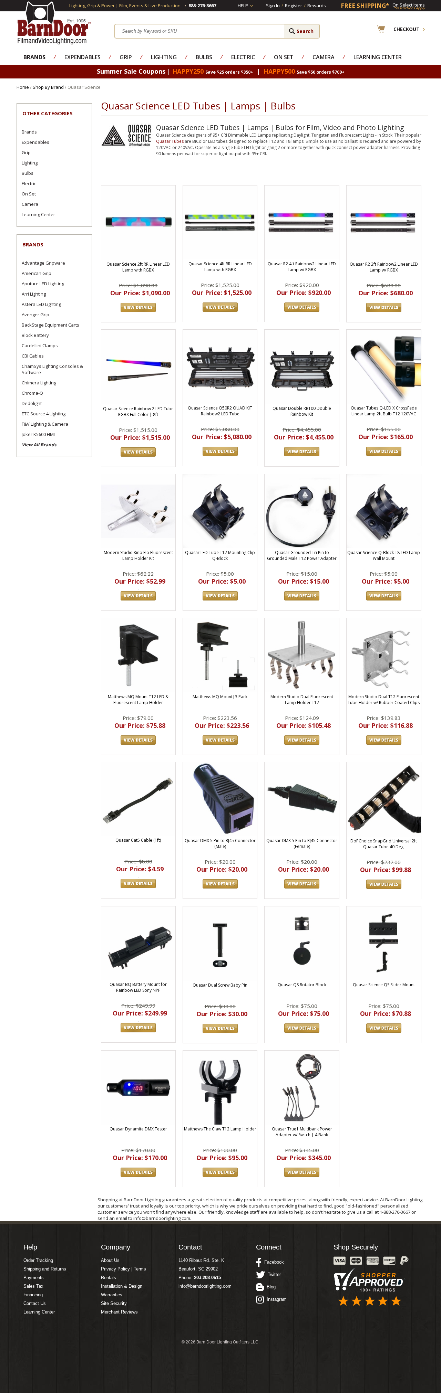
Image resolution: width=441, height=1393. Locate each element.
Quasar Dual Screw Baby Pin (220, 985)
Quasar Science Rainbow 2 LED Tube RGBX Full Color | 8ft (138, 411)
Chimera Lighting (39, 383)
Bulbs (204, 57)
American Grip (36, 273)
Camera (323, 57)
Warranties (111, 1294)
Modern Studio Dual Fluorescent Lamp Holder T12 (301, 699)
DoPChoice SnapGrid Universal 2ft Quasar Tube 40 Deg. (383, 844)
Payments (33, 1277)
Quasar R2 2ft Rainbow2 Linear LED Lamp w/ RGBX (384, 267)
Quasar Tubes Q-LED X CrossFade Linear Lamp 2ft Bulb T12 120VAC (384, 411)
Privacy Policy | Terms (123, 1269)
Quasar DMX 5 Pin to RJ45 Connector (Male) (220, 843)
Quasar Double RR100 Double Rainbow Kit (302, 411)
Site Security (114, 1303)
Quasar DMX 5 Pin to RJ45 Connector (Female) (301, 843)
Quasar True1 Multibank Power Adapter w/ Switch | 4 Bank (302, 1132)
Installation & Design (121, 1286)
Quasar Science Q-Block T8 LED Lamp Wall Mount (383, 555)
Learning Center (377, 57)
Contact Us (34, 1303)
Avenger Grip (35, 314)
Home (23, 87)
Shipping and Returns (44, 1269)
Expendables (82, 57)
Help (243, 5)
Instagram (275, 1299)
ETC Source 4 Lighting (43, 414)
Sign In (273, 5)
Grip (126, 57)
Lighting (164, 57)
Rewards (316, 5)
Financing (33, 1294)
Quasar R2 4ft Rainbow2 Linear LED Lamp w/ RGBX (302, 267)
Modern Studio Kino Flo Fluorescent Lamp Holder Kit (138, 555)
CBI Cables (33, 356)
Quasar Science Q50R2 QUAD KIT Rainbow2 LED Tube (220, 411)
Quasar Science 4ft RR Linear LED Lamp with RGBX (220, 267)
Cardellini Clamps (40, 345)
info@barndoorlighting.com (205, 1286)
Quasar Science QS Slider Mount (384, 985)
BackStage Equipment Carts (50, 325)
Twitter (273, 1274)
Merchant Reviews (119, 1312)
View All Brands (39, 445)
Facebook (272, 1262)
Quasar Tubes (170, 141)
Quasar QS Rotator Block (302, 985)
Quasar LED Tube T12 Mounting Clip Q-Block (220, 555)
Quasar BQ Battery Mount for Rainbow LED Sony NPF (138, 987)
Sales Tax (33, 1286)
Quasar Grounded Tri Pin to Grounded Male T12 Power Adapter (302, 555)
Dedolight (32, 403)
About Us (110, 1260)
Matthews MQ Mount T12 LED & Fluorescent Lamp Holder (138, 699)
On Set (284, 57)
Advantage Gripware (43, 263)
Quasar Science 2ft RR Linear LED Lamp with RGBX (138, 267)
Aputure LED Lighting (43, 283)
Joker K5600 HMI (38, 434)
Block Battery (35, 335)
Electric (243, 57)
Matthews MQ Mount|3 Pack (220, 697)
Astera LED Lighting (41, 304)
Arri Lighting (34, 294)
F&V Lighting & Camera (45, 424)
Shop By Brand (48, 87)
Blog (270, 1286)
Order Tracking (38, 1260)
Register (293, 5)
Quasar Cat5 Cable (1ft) (138, 840)
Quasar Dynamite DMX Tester (138, 1129)
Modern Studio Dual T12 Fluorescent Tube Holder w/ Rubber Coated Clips (384, 699)
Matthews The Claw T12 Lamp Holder (220, 1129)
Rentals (108, 1277)
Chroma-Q (32, 393)
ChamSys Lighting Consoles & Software (52, 369)
